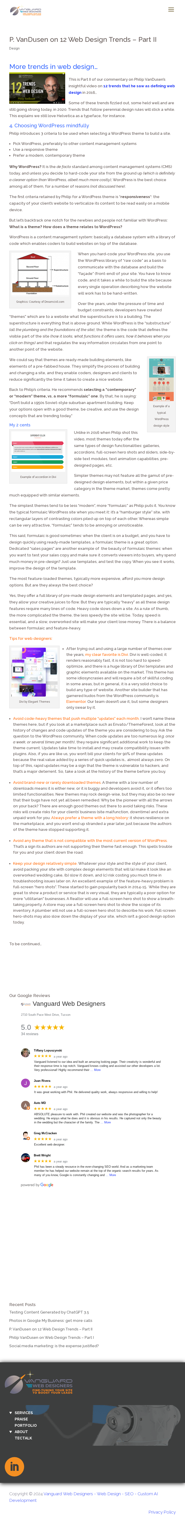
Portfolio (26, 1425)
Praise (21, 1419)
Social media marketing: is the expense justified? (54, 1346)
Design (14, 48)
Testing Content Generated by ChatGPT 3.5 (49, 1312)
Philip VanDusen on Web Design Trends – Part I (51, 1337)
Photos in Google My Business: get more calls (50, 1320)
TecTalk (23, 1438)
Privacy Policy (162, 1512)
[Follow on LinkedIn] (14, 1466)
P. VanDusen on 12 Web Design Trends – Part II (50, 1329)
